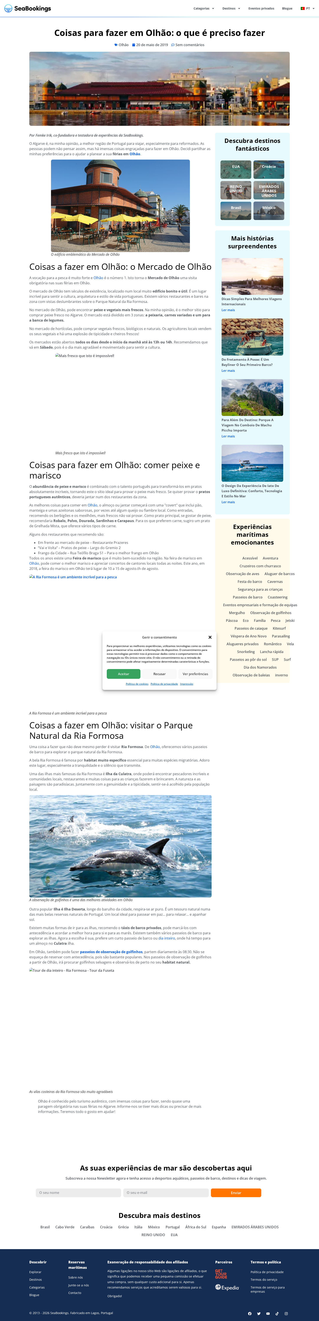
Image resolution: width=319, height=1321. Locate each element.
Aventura (270, 558)
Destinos (228, 8)
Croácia (269, 166)
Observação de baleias (251, 675)
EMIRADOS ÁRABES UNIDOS (269, 191)
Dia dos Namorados (260, 667)
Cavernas (275, 581)
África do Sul (195, 1227)
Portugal (173, 1227)
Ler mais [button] (228, 310)
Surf (287, 659)
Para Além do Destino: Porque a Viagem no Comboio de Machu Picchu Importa (247, 425)
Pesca (275, 620)
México (269, 207)
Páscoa (232, 620)
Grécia (123, 1227)
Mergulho (237, 612)
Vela (290, 644)
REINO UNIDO (235, 188)
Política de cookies (137, 684)
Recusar (159, 674)
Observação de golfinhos (270, 612)
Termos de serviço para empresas (268, 1289)
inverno (281, 675)
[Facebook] (249, 1313)
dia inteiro (166, 938)
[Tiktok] (277, 1313)
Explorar (35, 1272)
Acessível (250, 558)
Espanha (219, 1227)
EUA (236, 166)
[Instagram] (286, 1313)
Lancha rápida (271, 651)
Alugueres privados (243, 644)
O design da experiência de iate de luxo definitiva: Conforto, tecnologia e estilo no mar (252, 490)
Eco (246, 620)
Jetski (290, 620)
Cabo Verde (64, 1227)
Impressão (186, 684)
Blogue (287, 8)
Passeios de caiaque (251, 628)
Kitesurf (279, 628)
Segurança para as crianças (260, 589)
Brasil (236, 207)
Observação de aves (242, 573)
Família (260, 620)
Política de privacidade (164, 684)
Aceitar (123, 674)
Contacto (74, 1293)
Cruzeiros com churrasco (260, 566)
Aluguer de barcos (280, 573)
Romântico (273, 644)
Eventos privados (261, 8)
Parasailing (281, 636)
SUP (275, 659)
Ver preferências (195, 674)
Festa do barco (250, 581)
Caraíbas (87, 1227)
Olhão (124, 44)
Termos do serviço (264, 1279)
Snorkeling (246, 651)
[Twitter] (258, 1313)
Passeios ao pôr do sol (248, 659)
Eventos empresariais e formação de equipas (260, 605)
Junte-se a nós (78, 1285)
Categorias (201, 8)
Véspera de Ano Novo (249, 636)
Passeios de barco (248, 597)
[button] (210, 637)
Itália (138, 1227)
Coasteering (278, 597)
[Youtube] (268, 1313)
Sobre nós (75, 1277)
